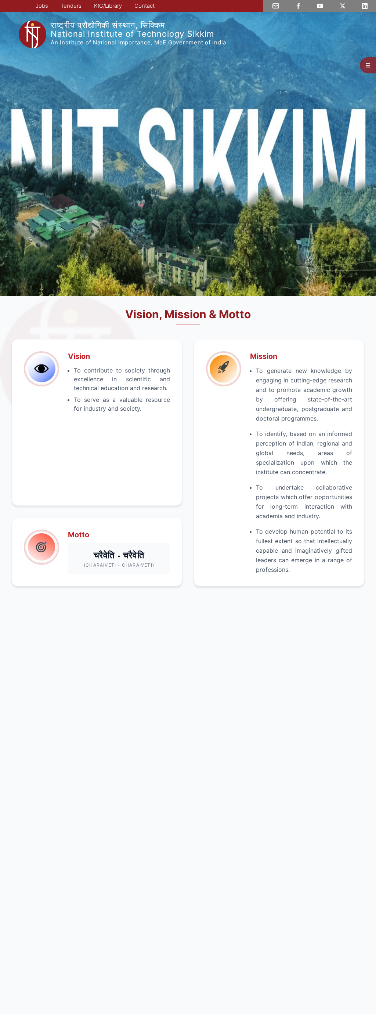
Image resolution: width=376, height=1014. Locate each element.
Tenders (71, 5)
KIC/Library (108, 5)
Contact (144, 5)
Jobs (42, 5)
